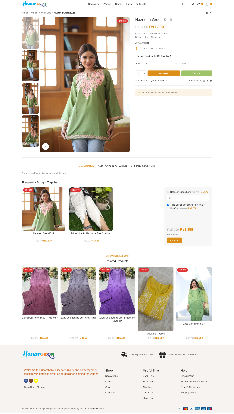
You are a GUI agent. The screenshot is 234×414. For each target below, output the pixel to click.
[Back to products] (207, 13)
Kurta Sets (46, 13)
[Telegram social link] (211, 81)
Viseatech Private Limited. (92, 408)
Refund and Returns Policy (194, 381)
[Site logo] (34, 4)
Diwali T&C (148, 376)
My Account (148, 398)
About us (147, 387)
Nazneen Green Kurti (43, 233)
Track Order (148, 381)
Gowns (108, 387)
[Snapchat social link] (36, 381)
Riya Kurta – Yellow (155, 334)
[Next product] (210, 13)
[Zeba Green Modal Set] (194, 294)
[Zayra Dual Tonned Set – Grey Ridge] (78, 291)
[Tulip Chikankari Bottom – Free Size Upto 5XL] (91, 209)
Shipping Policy (188, 392)
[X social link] (200, 81)
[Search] (182, 4)
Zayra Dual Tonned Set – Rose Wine (40, 318)
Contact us (148, 392)
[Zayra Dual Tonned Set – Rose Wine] (40, 291)
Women (34, 13)
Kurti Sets (110, 392)
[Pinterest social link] (204, 81)
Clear (184, 63)
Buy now (196, 73)
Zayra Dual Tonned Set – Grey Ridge (78, 318)
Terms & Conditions (190, 387)
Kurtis (108, 381)
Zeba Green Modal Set (194, 324)
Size (137, 63)
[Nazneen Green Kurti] (43, 209)
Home (25, 13)
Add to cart (163, 73)
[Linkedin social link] (207, 81)
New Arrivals (111, 376)
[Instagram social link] (31, 381)
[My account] (193, 4)
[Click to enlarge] (45, 146)
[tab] (86, 166)
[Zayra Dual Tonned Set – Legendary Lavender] (117, 291)
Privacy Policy (187, 376)
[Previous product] (204, 13)
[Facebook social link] (197, 81)
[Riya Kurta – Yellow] (155, 299)
